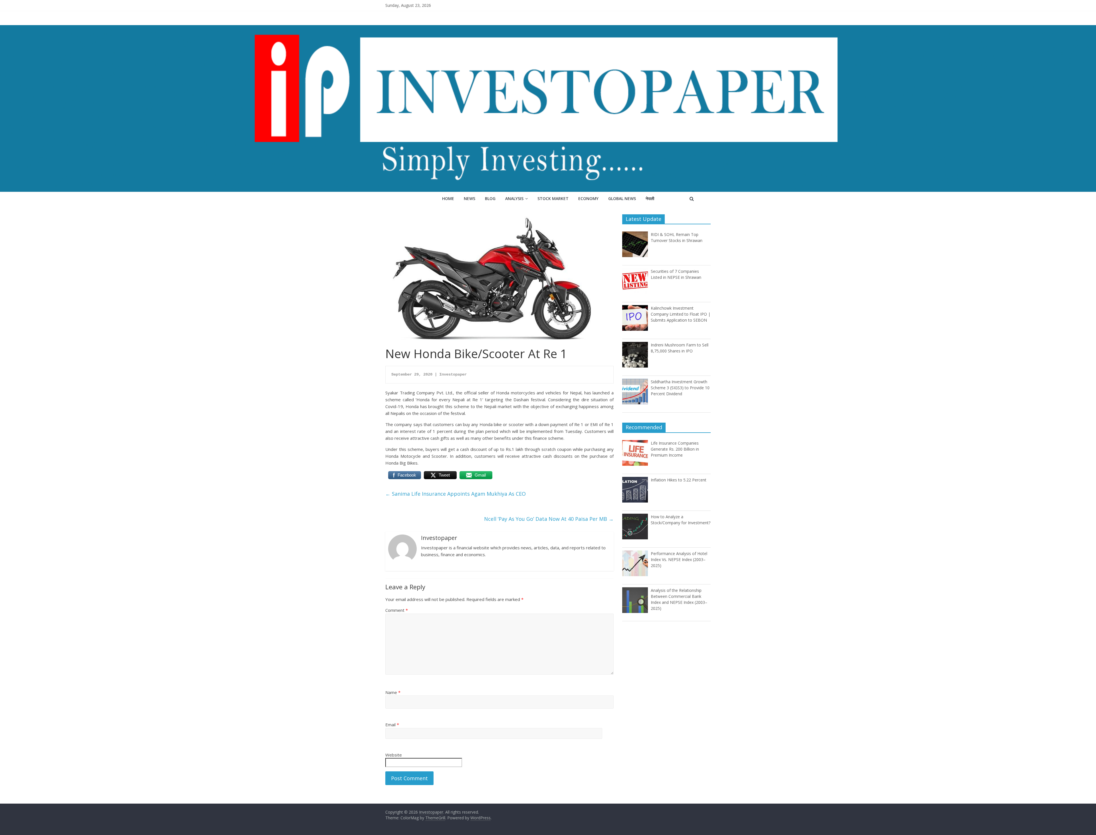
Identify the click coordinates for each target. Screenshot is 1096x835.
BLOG (490, 198)
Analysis (514, 198)
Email (392, 724)
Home (448, 198)
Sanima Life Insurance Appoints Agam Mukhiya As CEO (455, 493)
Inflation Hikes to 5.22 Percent (678, 480)
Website (393, 755)
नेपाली (650, 198)
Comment (396, 610)
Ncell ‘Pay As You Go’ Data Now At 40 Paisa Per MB (549, 518)
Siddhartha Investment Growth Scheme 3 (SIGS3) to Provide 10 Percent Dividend (680, 387)
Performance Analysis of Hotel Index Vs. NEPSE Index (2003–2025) (679, 559)
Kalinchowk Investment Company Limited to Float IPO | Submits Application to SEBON (680, 314)
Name (392, 692)
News (469, 198)
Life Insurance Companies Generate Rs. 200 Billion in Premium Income (675, 449)
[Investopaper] (548, 28)
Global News (622, 198)
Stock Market (553, 198)
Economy (588, 198)
